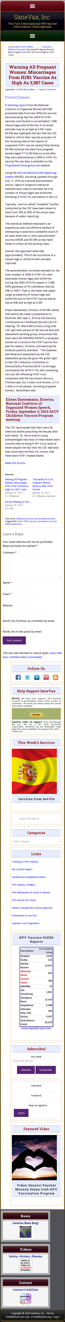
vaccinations (43, 521)
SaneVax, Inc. (32, 17)
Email (7, 594)
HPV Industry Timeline (23, 884)
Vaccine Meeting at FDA (17, 501)
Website (7, 605)
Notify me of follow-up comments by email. (29, 621)
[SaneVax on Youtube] (44, 679)
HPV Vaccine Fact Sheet (24, 900)
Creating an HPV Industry (25, 861)
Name (7, 582)
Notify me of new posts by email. (22, 631)
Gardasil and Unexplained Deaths (29, 877)
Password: (36, 1095)
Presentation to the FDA (24, 915)
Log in (56, 1316)
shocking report (17, 105)
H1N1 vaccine (30, 521)
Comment (9, 552)
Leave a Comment (47, 89)
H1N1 (20, 521)
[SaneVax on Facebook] (18, 679)
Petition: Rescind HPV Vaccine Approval (32, 908)
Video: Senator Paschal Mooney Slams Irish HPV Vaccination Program (36, 1189)
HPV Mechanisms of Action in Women (31, 892)
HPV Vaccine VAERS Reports (36, 940)
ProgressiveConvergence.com (22, 165)
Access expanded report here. (36, 1028)
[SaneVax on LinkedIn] (35, 679)
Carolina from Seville (36, 799)
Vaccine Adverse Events (44, 519)
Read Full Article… (16, 463)
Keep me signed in (37, 1105)
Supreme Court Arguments (25, 923)
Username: (36, 1085)
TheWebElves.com (15, 1316)
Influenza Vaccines (24, 519)
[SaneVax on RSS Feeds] (53, 679)
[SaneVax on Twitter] (25, 679)
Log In (21, 1113)
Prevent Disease (17, 97)
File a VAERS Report (22, 869)
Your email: (36, 1056)
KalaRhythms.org (42, 1316)
